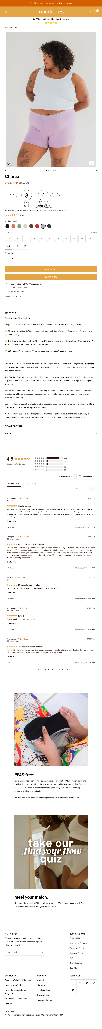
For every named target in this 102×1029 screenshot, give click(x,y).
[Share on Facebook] (13, 297)
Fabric (8, 433)
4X (82, 238)
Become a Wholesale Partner (18, 980)
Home (7, 27)
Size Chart (74, 968)
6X (8, 246)
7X (16, 246)
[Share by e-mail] (25, 297)
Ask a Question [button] (66, 476)
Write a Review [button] (87, 476)
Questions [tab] (29, 483)
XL (50, 238)
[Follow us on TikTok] (93, 982)
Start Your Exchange (79, 943)
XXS (9, 238)
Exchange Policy (77, 948)
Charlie (9, 521)
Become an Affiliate (13, 985)
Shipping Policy (76, 953)
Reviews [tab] (11, 483)
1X (58, 238)
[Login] (90, 11)
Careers (41, 985)
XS (18, 238)
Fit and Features (13, 426)
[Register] (42, 952)
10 (67, 669)
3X (74, 238)
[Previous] (6, 170)
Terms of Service (44, 1000)
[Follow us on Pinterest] (86, 982)
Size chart (92, 232)
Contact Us (75, 938)
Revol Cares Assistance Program (15, 992)
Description (11, 313)
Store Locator (76, 963)
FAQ (71, 958)
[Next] (96, 170)
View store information (17, 291)
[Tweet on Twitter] (21, 297)
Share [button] (12, 527)
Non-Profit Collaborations (16, 998)
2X (66, 238)
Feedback (9, 1003)
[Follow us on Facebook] (73, 982)
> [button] (71, 669)
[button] (89, 527)
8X (25, 246)
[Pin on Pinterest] (16, 297)
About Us (41, 980)
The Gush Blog (43, 990)
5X (90, 238)
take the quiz (25, 915)
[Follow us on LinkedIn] (73, 989)
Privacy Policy (43, 995)
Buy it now (51, 277)
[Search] (11, 11)
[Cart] (95, 11)
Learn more (67, 3)
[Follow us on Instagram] (79, 982)
